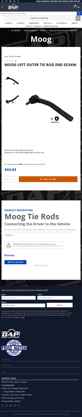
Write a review (15, 262)
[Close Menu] (78, 18)
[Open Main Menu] (2, 6)
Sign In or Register (39, 18)
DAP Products (61, 23)
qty (7, 179)
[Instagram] (10, 1)
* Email (39, 295)
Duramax (20, 23)
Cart (78, 7)
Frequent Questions (50, 26)
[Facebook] (2, 1)
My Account (6, 359)
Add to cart (50, 179)
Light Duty (47, 23)
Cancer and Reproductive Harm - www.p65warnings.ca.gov (38, 244)
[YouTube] (14, 1)
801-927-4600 (9, 385)
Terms (17, 317)
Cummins (8, 23)
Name (3, 295)
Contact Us (38, 26)
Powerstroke (33, 23)
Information (6, 365)
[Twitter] (6, 1)
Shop (3, 371)
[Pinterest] (18, 1)
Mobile (4, 302)
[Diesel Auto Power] (13, 7)
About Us (29, 26)
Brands (74, 23)
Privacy (23, 317)
